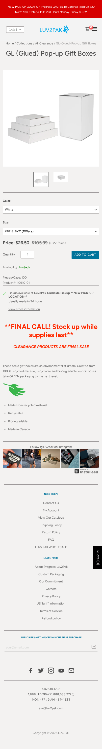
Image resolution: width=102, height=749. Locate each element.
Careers (51, 589)
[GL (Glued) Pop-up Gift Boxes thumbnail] (41, 179)
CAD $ (13, 30)
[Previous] (10, 459)
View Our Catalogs (51, 517)
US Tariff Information (51, 603)
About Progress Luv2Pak (51, 567)
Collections (24, 43)
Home (10, 43)
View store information (24, 309)
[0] (87, 29)
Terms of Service (51, 611)
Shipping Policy (51, 525)
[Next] (92, 459)
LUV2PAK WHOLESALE (51, 547)
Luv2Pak (63, 733)
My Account (51, 510)
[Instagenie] (86, 473)
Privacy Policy (51, 596)
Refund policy (51, 618)
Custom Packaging (51, 574)
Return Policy (51, 532)
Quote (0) (98, 557)
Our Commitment (51, 581)
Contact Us (51, 503)
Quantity (9, 254)
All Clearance (44, 43)
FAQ (51, 539)
